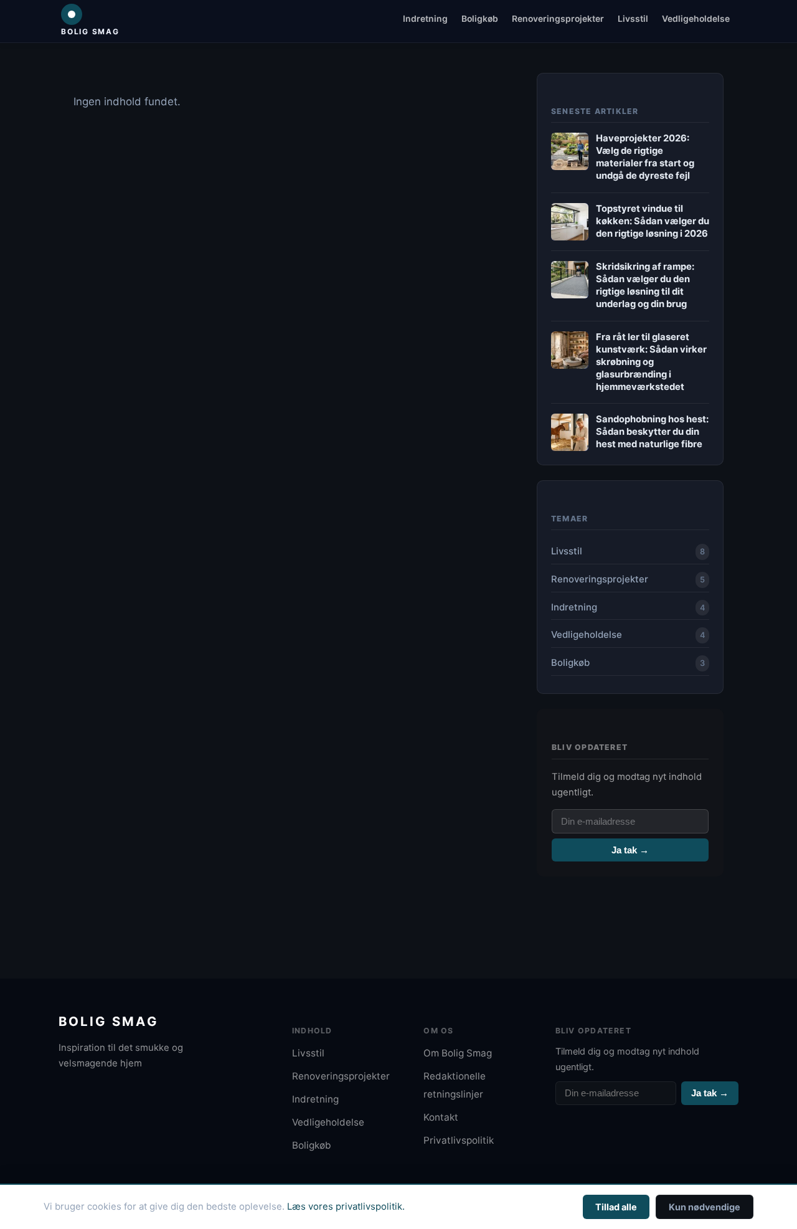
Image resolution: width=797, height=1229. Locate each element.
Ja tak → (630, 850)
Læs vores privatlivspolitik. (346, 1206)
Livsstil (633, 18)
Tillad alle (616, 1207)
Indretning (425, 18)
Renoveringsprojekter (558, 18)
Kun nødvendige (704, 1207)
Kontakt (440, 1117)
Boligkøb (479, 18)
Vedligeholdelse (696, 18)
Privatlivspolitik (458, 1140)
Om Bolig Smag (457, 1053)
